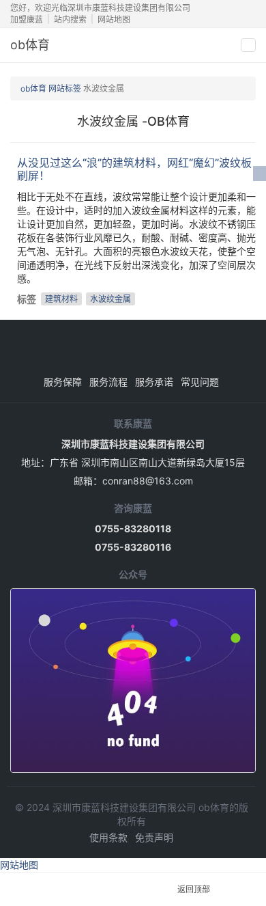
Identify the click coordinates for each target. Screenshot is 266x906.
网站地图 (114, 19)
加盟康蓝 (26, 19)
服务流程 (108, 381)
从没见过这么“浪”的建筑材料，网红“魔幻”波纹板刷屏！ (134, 169)
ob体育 (30, 45)
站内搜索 (70, 19)
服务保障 (63, 381)
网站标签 (64, 88)
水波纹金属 (110, 299)
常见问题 (200, 381)
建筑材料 (61, 299)
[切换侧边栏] (259, 173)
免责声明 (154, 837)
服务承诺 (154, 381)
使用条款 (108, 837)
